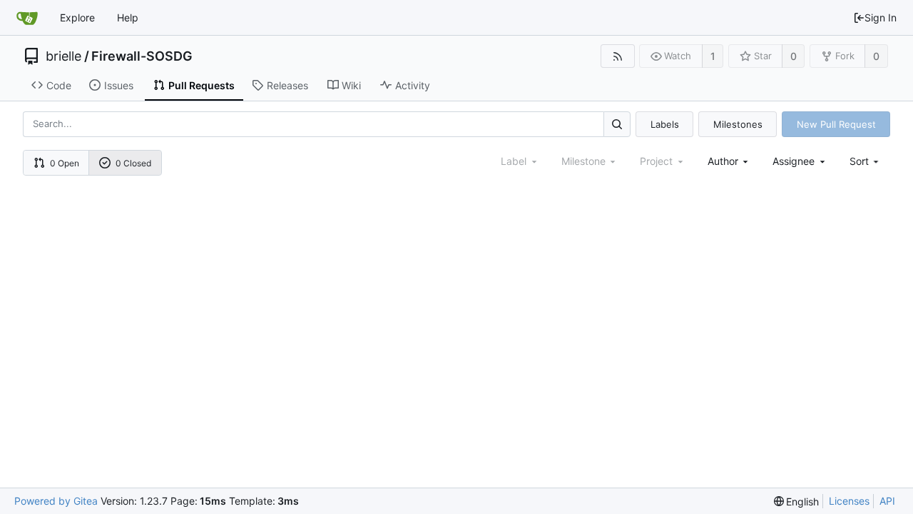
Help (127, 17)
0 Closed (133, 163)
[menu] (865, 161)
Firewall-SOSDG (142, 56)
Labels (665, 124)
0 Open (64, 163)
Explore (77, 17)
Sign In (880, 17)
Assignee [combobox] (793, 161)
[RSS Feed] (617, 56)
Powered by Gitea (56, 501)
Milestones (737, 124)
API (887, 501)
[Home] (27, 18)
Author (723, 161)
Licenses (849, 501)
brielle (63, 56)
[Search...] (617, 123)
